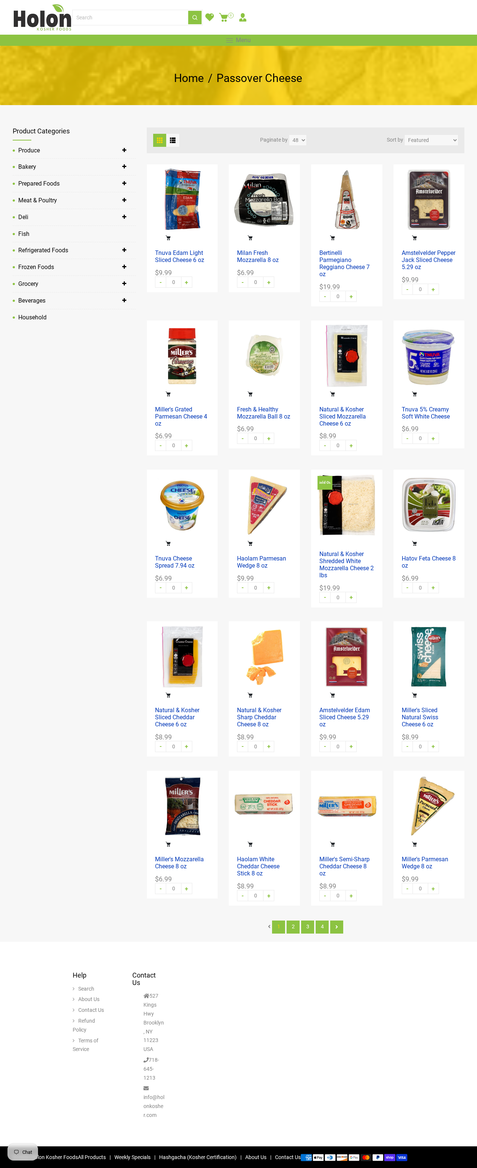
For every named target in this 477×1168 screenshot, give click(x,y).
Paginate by (274, 140)
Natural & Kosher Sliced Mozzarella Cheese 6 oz (342, 416)
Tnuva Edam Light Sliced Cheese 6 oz (179, 256)
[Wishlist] (209, 17)
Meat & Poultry (37, 200)
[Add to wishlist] (182, 237)
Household (32, 317)
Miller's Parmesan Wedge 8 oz (425, 863)
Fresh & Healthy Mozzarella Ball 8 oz (263, 413)
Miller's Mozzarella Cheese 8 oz (179, 863)
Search (86, 989)
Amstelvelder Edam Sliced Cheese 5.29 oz (344, 717)
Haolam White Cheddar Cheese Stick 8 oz (258, 866)
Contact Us (91, 1010)
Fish (23, 233)
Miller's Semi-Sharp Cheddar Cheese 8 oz (344, 866)
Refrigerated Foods (43, 250)
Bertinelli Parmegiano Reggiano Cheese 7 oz (344, 263)
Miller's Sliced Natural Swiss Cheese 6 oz (420, 717)
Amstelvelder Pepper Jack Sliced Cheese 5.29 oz (428, 260)
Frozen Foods (36, 267)
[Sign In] (242, 17)
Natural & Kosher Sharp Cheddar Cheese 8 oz (259, 717)
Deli (23, 217)
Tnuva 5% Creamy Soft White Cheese (426, 413)
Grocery (28, 283)
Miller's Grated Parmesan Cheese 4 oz (181, 416)
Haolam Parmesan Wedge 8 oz (261, 562)
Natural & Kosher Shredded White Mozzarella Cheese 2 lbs (346, 564)
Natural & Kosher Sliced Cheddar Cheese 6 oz (177, 717)
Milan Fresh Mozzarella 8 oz (258, 256)
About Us (88, 999)
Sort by (395, 140)
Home (189, 78)
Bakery (27, 166)
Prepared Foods (39, 183)
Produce (29, 150)
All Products (92, 1157)
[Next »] (336, 927)
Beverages (31, 300)
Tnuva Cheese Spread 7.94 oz (175, 562)
